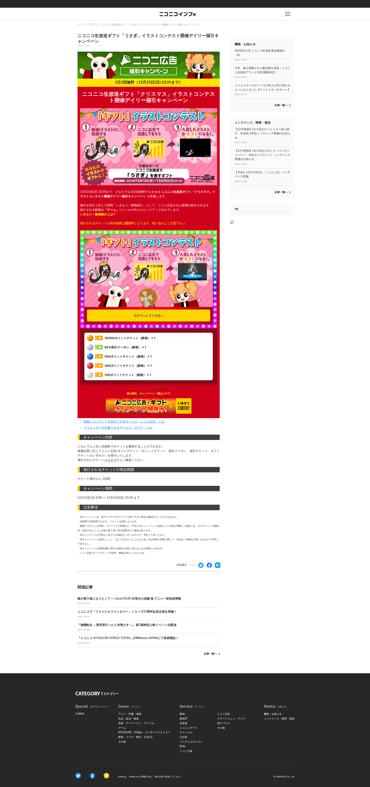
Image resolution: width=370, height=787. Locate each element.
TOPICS (93, 24)
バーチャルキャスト (191, 742)
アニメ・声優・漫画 (129, 714)
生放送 (183, 723)
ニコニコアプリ (189, 728)
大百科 (183, 737)
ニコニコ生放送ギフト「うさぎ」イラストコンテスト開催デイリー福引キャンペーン (150, 24)
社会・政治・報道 (128, 718)
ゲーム (122, 728)
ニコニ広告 (223, 714)
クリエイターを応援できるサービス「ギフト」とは (118, 427)
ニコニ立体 (186, 751)
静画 (182, 718)
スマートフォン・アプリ (231, 718)
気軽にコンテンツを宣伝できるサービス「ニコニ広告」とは (124, 421)
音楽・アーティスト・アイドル (136, 723)
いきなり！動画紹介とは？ (98, 214)
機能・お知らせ (273, 714)
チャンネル (186, 732)
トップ (81, 24)
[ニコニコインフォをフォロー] (78, 776)
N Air (182, 746)
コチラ (111, 460)
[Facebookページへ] (92, 776)
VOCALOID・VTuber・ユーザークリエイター (144, 732)
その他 (122, 742)
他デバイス (223, 723)
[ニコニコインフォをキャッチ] (106, 776)
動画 (182, 714)
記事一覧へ (210, 653)
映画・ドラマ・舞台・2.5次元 (135, 737)
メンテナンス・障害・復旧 (279, 718)
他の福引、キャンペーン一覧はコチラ (148, 393)
